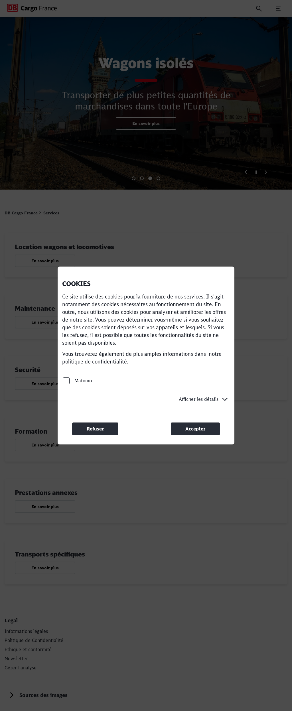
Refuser (95, 429)
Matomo (82, 380)
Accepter (195, 429)
